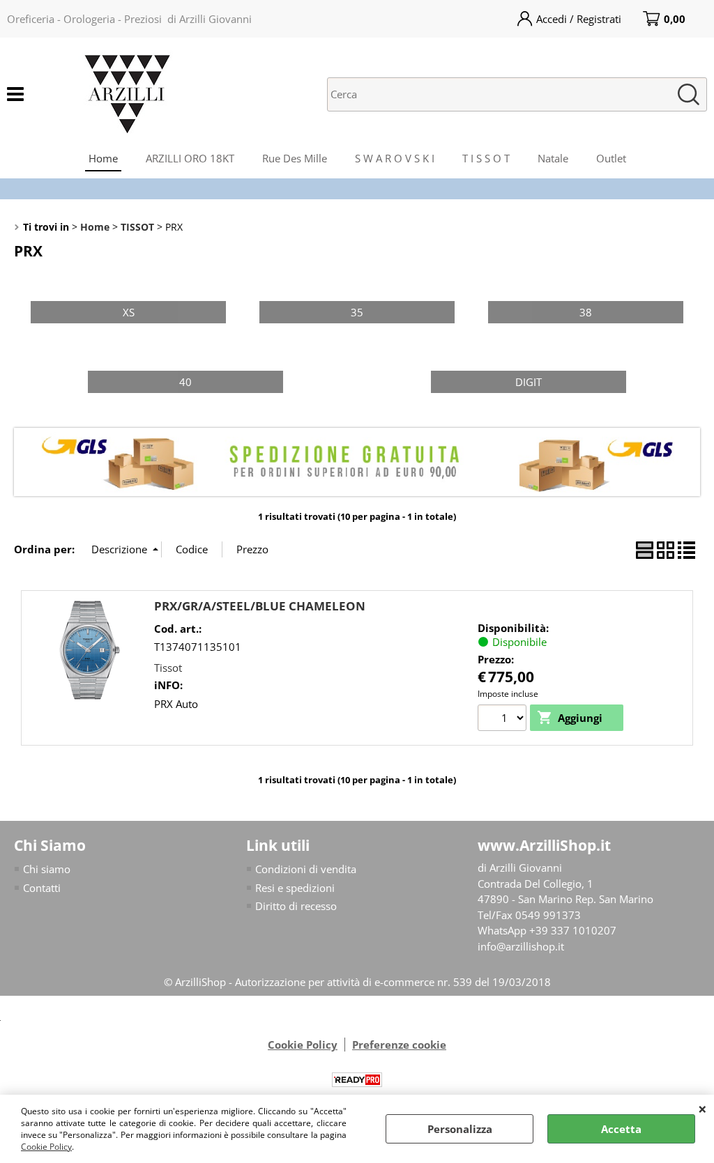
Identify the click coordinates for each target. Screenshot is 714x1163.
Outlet (611, 158)
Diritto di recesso (296, 906)
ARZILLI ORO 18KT (190, 158)
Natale (553, 158)
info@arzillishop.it (521, 946)
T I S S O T (486, 158)
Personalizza (459, 1129)
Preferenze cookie (399, 1045)
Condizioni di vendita (305, 869)
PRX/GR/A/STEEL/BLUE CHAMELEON (259, 606)
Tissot (168, 668)
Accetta (621, 1129)
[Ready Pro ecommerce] (357, 1080)
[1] (504, 719)
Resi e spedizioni (295, 888)
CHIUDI (702, 1109)
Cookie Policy (46, 1147)
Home (103, 158)
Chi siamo (46, 869)
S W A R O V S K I (394, 158)
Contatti (42, 888)
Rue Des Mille (294, 158)
